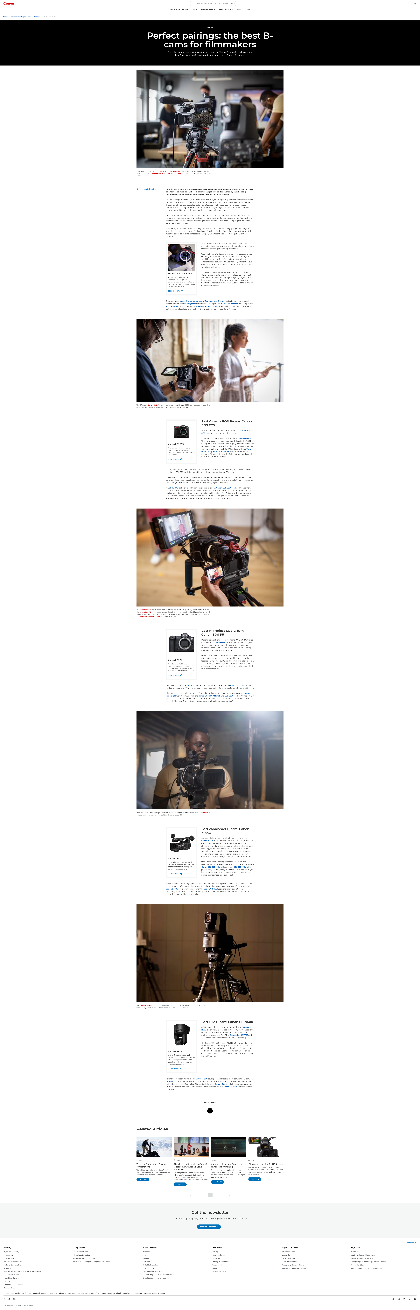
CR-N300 (170, 1081)
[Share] (210, 1110)
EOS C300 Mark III (233, 696)
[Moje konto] (414, 4)
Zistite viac (143, 1179)
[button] (191, 1195)
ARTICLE (210, 28)
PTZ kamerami (175, 171)
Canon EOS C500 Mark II (209, 696)
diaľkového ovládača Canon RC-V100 (166, 174)
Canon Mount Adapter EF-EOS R (149, 617)
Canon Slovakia (10, 1299)
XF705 (245, 1035)
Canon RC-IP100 (230, 1087)
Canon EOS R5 (244, 438)
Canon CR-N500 (211, 889)
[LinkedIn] (404, 1299)
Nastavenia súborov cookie (154, 1293)
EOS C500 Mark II (241, 867)
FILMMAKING (215, 1160)
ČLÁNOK (177, 1160)
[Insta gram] (399, 1299)
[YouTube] (415, 1299)
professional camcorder (206, 306)
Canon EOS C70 (154, 405)
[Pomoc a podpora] (250, 9)
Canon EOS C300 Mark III (227, 488)
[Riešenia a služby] (234, 9)
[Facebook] (393, 1299)
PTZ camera (171, 306)
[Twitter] (409, 1299)
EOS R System (189, 304)
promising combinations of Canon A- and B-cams (202, 301)
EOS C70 (174, 488)
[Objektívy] (199, 9)
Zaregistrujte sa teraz (209, 1227)
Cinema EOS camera (228, 304)
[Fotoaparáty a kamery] (189, 9)
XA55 (203, 1038)
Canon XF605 (157, 171)
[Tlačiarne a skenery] (217, 9)
